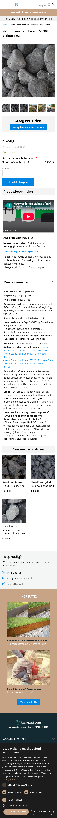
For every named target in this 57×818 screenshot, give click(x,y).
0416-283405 (14, 572)
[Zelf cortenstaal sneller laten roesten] (28, 619)
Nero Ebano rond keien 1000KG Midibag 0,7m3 (25, 365)
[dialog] (28, 780)
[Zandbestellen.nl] (16, 4)
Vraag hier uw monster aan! (29, 127)
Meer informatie (15, 282)
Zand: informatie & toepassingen (24, 689)
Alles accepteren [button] (16, 811)
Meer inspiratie (28, 702)
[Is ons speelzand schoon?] (28, 667)
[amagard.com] (28, 722)
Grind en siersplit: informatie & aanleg (27, 640)
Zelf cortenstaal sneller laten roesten (26, 643)
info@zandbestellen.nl (19, 578)
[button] (28, 805)
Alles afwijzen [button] (42, 811)
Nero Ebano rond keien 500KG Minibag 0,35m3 (24, 355)
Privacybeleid (8, 779)
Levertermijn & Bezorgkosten (20, 251)
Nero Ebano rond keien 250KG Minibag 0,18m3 (25, 348)
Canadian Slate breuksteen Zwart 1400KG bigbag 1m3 (13, 530)
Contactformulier (16, 584)
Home (4, 24)
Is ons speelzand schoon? (20, 692)
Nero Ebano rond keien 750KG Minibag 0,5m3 (29, 360)
